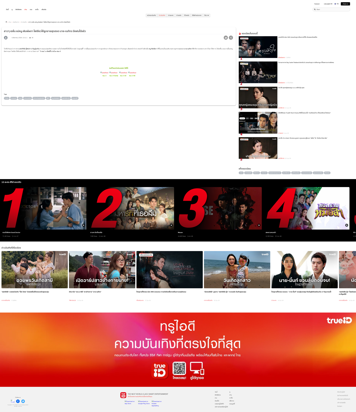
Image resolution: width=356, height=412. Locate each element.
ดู (12, 9)
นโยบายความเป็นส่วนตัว (343, 399)
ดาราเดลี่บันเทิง (5, 300)
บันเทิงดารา (16, 22)
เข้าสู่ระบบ (345, 4)
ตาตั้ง (37, 9)
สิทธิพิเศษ (18, 9)
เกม (31, 9)
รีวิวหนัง (186, 15)
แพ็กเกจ (231, 401)
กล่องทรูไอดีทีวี (219, 404)
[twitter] (23, 401)
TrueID (11, 3)
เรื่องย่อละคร (281, 58)
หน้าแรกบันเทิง (151, 15)
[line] (13, 401)
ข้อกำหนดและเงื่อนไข (342, 396)
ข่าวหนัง (178, 15)
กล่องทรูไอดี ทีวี (328, 4)
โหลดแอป (317, 4)
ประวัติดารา (281, 108)
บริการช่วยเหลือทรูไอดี (221, 407)
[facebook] (18, 401)
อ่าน (25, 9)
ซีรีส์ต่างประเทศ (196, 15)
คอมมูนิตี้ (232, 404)
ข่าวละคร (170, 15)
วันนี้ (7, 9)
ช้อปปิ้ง (217, 401)
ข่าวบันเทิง (162, 15)
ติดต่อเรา (339, 406)
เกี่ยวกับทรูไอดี (341, 392)
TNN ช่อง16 (72, 300)
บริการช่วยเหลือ (341, 403)
